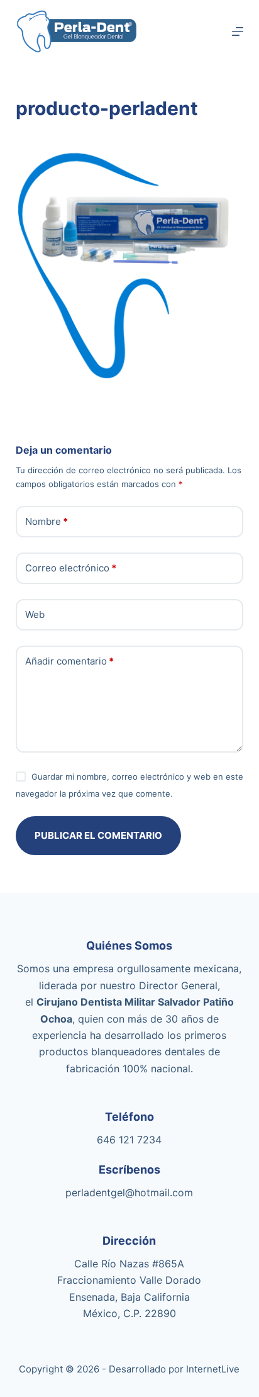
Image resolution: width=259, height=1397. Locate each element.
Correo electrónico (70, 568)
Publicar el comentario (98, 835)
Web (35, 614)
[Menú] (237, 31)
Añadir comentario (69, 661)
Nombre (46, 521)
